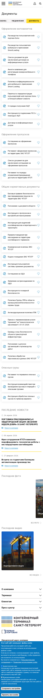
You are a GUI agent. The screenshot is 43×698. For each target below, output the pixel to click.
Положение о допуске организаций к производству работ (20, 346)
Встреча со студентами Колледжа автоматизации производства (18, 460)
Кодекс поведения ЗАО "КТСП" (20, 257)
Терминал (7, 595)
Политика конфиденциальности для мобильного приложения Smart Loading (21, 84)
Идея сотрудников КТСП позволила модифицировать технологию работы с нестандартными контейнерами (21, 442)
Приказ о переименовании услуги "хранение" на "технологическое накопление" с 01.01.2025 (21, 322)
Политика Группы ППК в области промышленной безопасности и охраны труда (21, 302)
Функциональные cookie (11, 677)
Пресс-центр (8, 607)
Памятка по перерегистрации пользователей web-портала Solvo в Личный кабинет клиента (22, 96)
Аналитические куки (10, 666)
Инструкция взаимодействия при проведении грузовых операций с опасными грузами (22, 386)
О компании (8, 589)
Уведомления (18, 21)
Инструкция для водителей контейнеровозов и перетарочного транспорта (22, 225)
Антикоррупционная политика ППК (22, 312)
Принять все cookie (10, 695)
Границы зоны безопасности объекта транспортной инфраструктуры (20, 334)
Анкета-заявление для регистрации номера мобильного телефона (21, 71)
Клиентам (7, 601)
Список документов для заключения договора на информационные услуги (18, 59)
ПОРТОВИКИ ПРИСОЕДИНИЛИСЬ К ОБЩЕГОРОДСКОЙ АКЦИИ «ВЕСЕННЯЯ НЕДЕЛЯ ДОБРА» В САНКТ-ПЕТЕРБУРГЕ (20, 422)
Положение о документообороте (21, 206)
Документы (34, 21)
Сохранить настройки (11, 688)
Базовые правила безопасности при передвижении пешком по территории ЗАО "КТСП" (21, 196)
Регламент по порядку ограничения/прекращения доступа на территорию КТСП (20, 175)
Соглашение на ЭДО (16, 274)
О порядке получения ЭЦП (19, 106)
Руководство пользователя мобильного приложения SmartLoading (19, 47)
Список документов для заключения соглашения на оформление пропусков (19, 163)
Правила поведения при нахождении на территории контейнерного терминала (19, 237)
